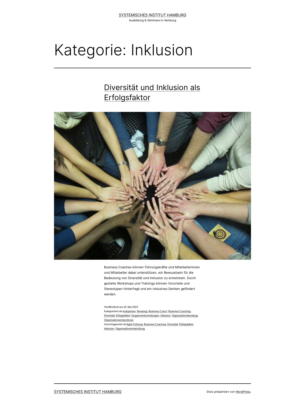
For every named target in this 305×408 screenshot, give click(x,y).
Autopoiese (129, 311)
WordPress (243, 391)
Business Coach (158, 311)
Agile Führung (135, 324)
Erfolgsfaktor (123, 315)
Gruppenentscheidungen (145, 315)
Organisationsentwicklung (118, 320)
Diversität (109, 315)
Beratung (142, 311)
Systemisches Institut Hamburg (152, 15)
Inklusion (165, 315)
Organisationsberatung (185, 315)
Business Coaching (179, 311)
